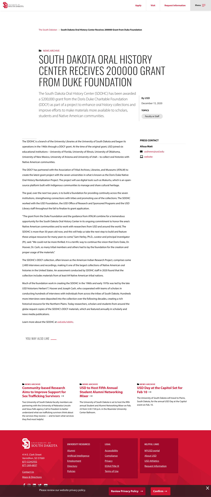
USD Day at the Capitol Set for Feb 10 (159, 390)
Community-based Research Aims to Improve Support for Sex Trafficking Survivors (44, 392)
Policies (71, 471)
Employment (74, 460)
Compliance (111, 455)
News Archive (51, 50)
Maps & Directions (32, 477)
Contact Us (28, 472)
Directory (72, 466)
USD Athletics (152, 460)
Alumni (71, 450)
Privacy (109, 460)
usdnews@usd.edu (154, 151)
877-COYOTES (29, 461)
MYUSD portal (152, 450)
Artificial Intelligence (78, 455)
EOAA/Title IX (112, 466)
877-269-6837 (29, 465)
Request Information (175, 5)
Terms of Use (111, 471)
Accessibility (111, 450)
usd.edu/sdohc (65, 322)
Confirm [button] (158, 491)
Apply (138, 5)
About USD (150, 455)
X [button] (207, 488)
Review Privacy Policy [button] (125, 491)
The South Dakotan (48, 29)
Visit (153, 5)
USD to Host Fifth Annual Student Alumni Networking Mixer (101, 392)
